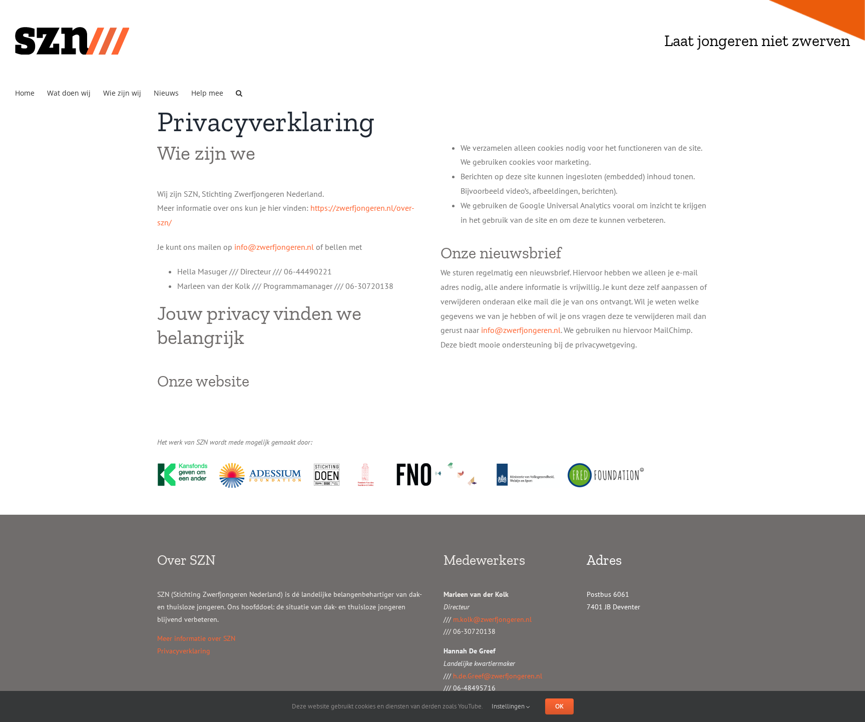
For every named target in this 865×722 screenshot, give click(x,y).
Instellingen (509, 706)
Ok (559, 706)
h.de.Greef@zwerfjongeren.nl (497, 675)
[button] (239, 92)
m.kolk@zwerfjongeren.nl (492, 619)
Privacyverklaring (183, 650)
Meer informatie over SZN (196, 638)
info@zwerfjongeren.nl (274, 247)
